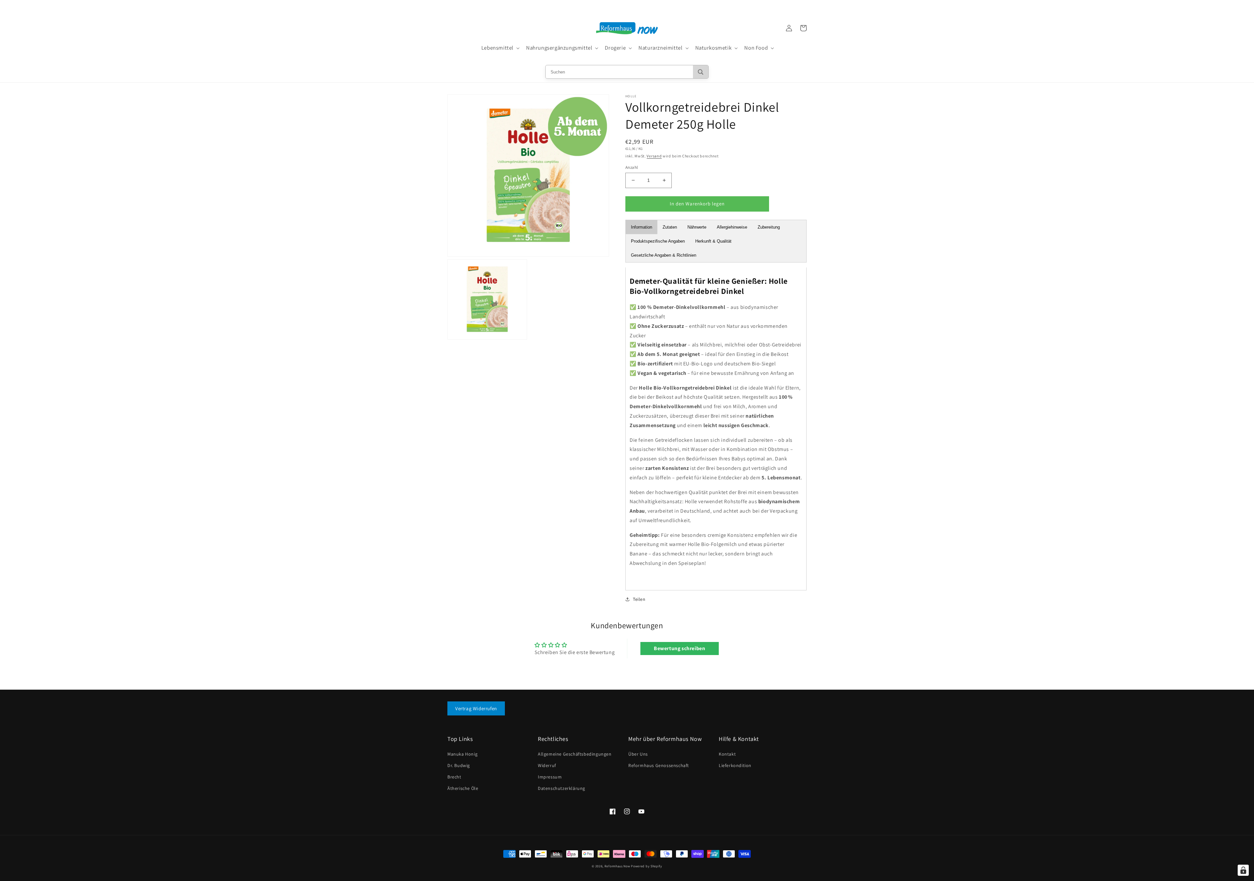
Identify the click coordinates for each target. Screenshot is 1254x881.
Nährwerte (696, 227)
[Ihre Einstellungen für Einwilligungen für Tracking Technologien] (1243, 870)
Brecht (454, 777)
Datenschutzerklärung (561, 788)
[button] (499, 48)
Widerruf (547, 765)
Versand (654, 155)
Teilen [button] (639, 599)
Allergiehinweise (732, 227)
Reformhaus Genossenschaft (658, 765)
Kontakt (727, 754)
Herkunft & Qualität (713, 241)
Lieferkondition (735, 765)
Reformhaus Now (617, 866)
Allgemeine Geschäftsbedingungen (575, 754)
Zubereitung (769, 227)
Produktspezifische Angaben (658, 241)
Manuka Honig (462, 754)
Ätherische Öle (462, 788)
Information (641, 227)
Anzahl (631, 167)
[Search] (700, 71)
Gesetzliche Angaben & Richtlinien (663, 255)
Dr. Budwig (458, 765)
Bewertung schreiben (679, 648)
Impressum (550, 777)
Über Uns (638, 754)
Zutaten (670, 227)
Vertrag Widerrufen (476, 708)
